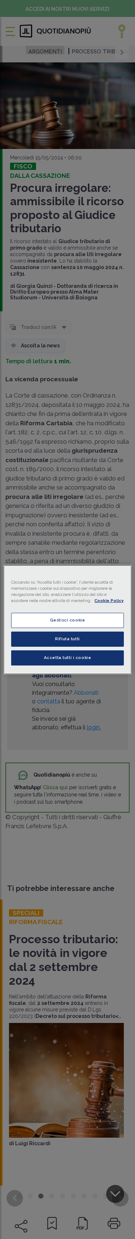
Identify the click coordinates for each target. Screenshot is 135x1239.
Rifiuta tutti (67, 638)
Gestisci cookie (67, 620)
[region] (67, 619)
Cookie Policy (108, 600)
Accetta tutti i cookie (67, 657)
